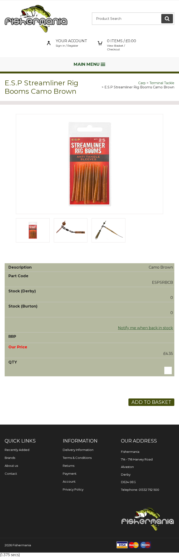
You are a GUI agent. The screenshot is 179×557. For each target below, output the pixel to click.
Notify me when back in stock (145, 328)
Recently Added (17, 450)
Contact (11, 473)
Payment (69, 473)
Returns (68, 465)
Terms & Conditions (77, 458)
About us (11, 465)
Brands (10, 458)
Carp (142, 83)
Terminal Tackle (161, 83)
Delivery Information (78, 450)
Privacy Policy (73, 489)
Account (69, 481)
